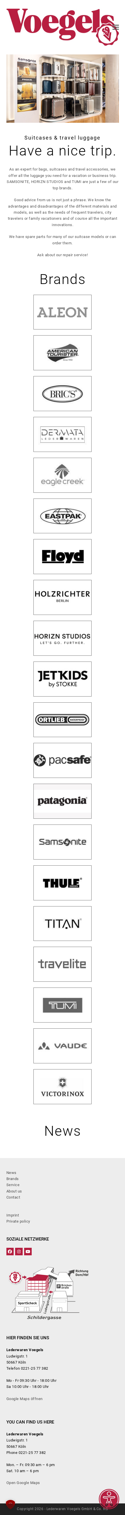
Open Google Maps (23, 1483)
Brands (12, 1179)
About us (14, 1191)
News (11, 1172)
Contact (13, 1197)
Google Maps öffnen (24, 1399)
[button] (115, 27)
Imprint (12, 1215)
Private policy (18, 1221)
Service (13, 1185)
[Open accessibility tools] (109, 1499)
